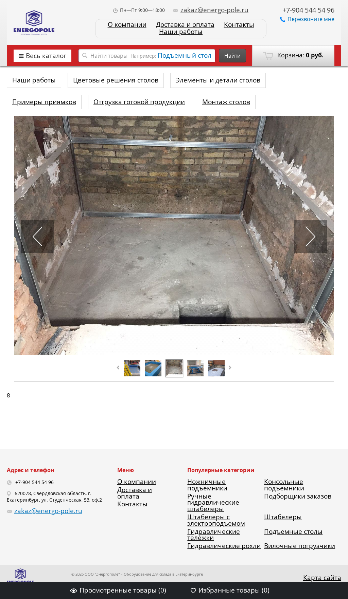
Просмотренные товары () (123, 590)
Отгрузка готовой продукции (139, 101)
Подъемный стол (184, 55)
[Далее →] (174, 353)
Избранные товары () (233, 590)
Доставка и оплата (185, 24)
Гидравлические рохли (224, 545)
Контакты (239, 24)
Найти (232, 55)
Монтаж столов (226, 101)
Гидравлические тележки (213, 534)
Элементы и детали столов (218, 80)
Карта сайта (322, 577)
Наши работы (181, 32)
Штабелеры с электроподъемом (216, 520)
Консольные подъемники (284, 484)
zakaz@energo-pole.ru (214, 9)
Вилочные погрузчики (299, 545)
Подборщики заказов (297, 496)
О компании (127, 24)
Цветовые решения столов (115, 80)
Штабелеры (283, 516)
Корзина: (300, 55)
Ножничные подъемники (207, 484)
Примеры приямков (44, 101)
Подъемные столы (293, 531)
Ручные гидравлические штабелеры (213, 502)
